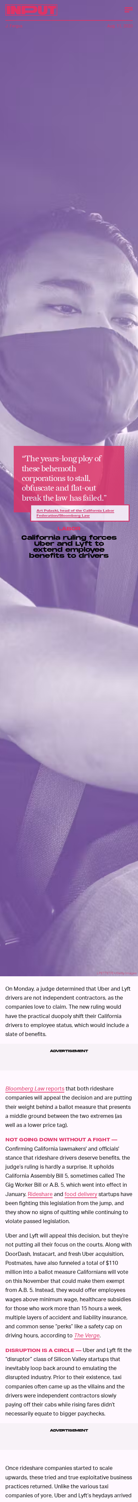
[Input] (31, 10)
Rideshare (40, 1193)
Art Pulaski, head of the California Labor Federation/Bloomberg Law (75, 512)
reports (34, 1088)
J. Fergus (13, 25)
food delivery (81, 1193)
